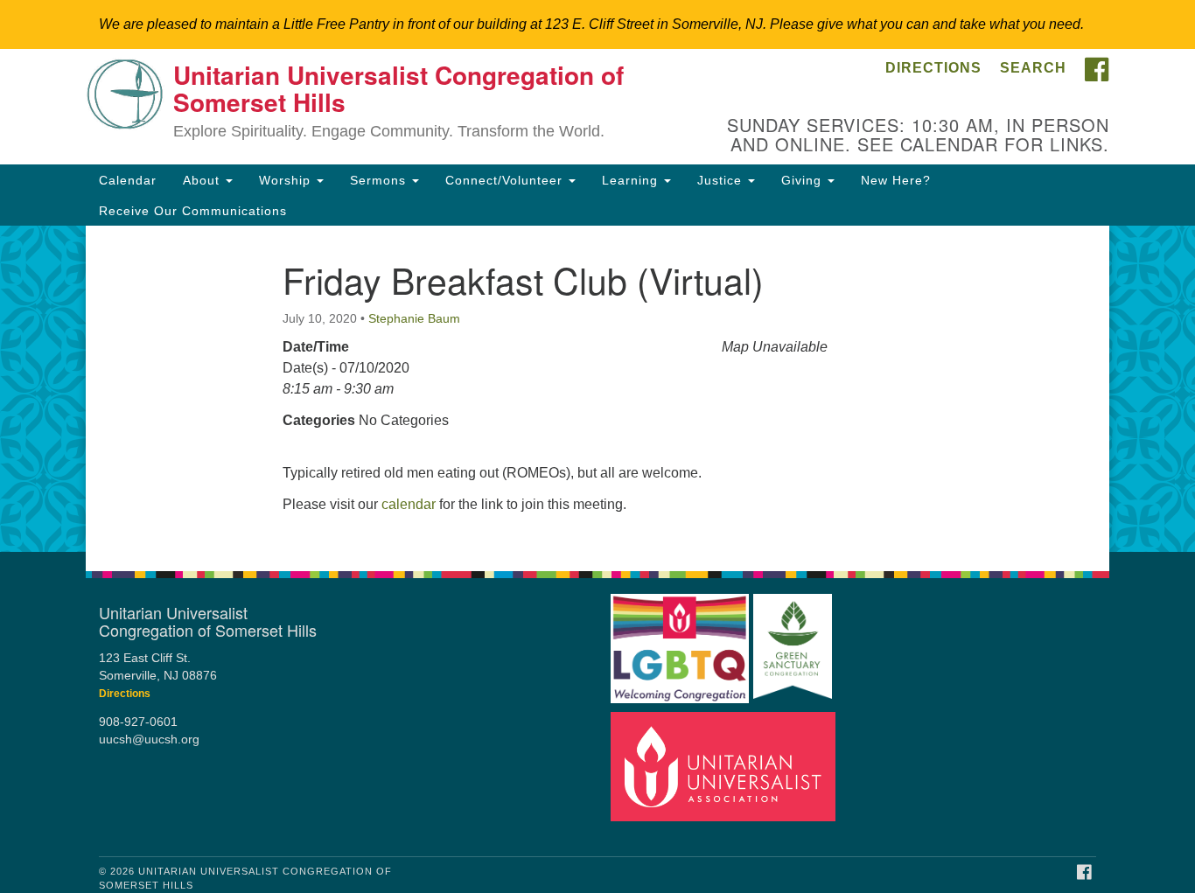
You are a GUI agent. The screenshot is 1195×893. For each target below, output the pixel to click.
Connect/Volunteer (506, 180)
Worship (287, 180)
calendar (408, 504)
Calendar (128, 180)
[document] (597, 389)
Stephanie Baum (414, 318)
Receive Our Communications (193, 211)
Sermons (380, 180)
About (203, 180)
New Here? (896, 180)
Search (1033, 67)
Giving (803, 180)
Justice (721, 180)
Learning (632, 180)
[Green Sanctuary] (792, 640)
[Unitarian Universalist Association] (723, 766)
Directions (933, 67)
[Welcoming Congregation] (680, 640)
